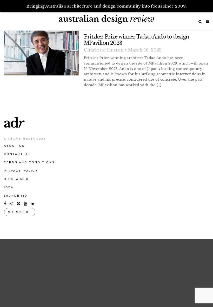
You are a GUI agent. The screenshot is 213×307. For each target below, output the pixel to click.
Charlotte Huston (104, 50)
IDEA (9, 187)
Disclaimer (16, 179)
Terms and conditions (29, 162)
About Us (14, 145)
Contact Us (17, 154)
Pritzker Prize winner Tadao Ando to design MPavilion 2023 (136, 40)
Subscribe (19, 212)
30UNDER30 (15, 195)
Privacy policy (21, 170)
